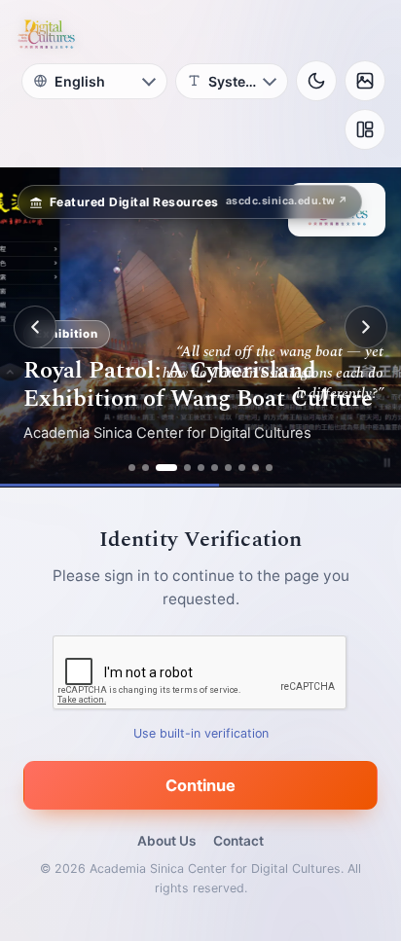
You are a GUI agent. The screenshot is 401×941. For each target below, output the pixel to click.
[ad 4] (187, 467)
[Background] (365, 80)
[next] (366, 327)
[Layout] (365, 129)
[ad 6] (214, 467)
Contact (238, 841)
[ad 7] (228, 467)
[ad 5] (201, 467)
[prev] (35, 327)
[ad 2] (145, 467)
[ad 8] (241, 467)
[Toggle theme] (316, 80)
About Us (166, 841)
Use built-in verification (201, 733)
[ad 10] (269, 467)
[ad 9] (255, 467)
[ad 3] (166, 467)
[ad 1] (131, 467)
